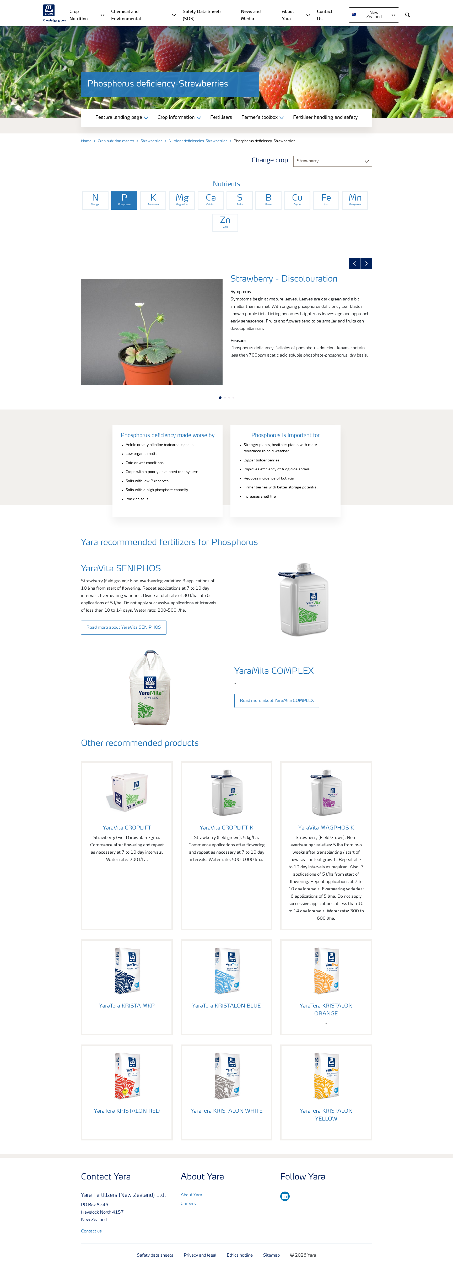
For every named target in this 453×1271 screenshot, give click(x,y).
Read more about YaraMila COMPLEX (277, 701)
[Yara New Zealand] (54, 13)
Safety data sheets (155, 1255)
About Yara (191, 1195)
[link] (95, 200)
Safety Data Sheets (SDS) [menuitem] (202, 15)
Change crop (270, 161)
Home (86, 141)
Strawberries (151, 141)
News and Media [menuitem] (251, 15)
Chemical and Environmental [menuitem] (126, 15)
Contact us (91, 1231)
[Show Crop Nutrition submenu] (102, 14)
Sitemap (271, 1255)
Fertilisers (221, 117)
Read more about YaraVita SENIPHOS (124, 628)
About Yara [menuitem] (288, 15)
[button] (354, 263)
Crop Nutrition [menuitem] (78, 15)
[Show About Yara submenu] (308, 14)
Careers (188, 1204)
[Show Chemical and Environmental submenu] (174, 14)
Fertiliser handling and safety (325, 117)
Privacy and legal (200, 1255)
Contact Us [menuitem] (324, 15)
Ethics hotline (240, 1255)
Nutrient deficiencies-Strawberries (198, 141)
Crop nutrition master (116, 141)
